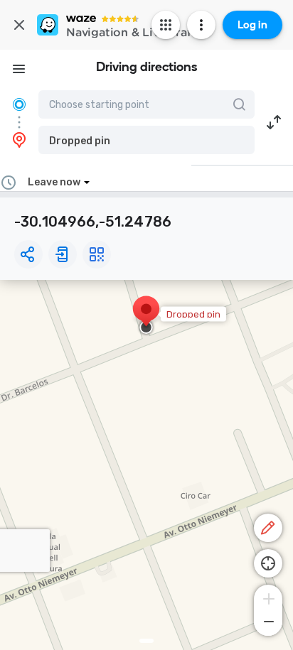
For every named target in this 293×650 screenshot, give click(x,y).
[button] (146, 140)
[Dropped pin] (146, 316)
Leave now (54, 182)
